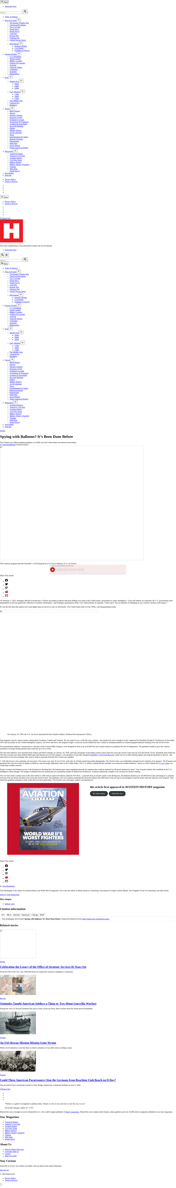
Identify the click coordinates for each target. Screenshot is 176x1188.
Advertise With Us (12, 1152)
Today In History (11, 17)
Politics (12, 128)
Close (5, 2)
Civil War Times (16, 160)
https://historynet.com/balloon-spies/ (95, 919)
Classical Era (14, 103)
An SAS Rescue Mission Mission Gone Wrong (28, 1042)
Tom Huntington (8, 445)
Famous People (10, 54)
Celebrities (14, 70)
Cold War (13, 34)
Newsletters (9, 173)
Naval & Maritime (16, 126)
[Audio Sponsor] (106, 570)
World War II (15, 31)
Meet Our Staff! (11, 1156)
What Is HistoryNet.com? (14, 1149)
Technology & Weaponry (19, 122)
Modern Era (14, 81)
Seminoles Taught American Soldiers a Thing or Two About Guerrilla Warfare (48, 1003)
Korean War (14, 36)
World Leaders (15, 59)
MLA (9, 915)
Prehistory (13, 105)
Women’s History (16, 115)
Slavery (12, 113)
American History (16, 154)
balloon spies (10, 904)
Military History (16, 130)
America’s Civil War (17, 156)
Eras (6, 78)
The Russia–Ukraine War (19, 23)
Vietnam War (15, 38)
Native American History (19, 148)
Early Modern (15, 92)
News (12, 135)
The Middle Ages (16, 101)
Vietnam (13, 167)
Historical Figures (16, 139)
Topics (7, 109)
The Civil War (15, 27)
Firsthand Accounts (17, 120)
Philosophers (14, 74)
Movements (14, 44)
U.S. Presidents (15, 57)
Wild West (13, 143)
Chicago (35, 915)
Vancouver (26, 915)
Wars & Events (10, 20)
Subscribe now (117, 793)
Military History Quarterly (19, 165)
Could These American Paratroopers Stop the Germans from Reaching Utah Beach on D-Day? (58, 1080)
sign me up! (4, 1170)
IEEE (42, 915)
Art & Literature (16, 133)
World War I (14, 29)
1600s (16, 96)
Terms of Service (11, 182)
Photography (14, 141)
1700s (16, 94)
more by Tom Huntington (9, 895)
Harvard (16, 915)
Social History (15, 146)
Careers (8, 1154)
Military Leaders (16, 61)
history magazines (72, 1112)
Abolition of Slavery (22, 51)
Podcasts (8, 175)
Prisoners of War (16, 118)
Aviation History (16, 158)
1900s (16, 86)
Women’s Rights (20, 46)
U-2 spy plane (164, 763)
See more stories (99, 793)
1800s (16, 88)
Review (3, 998)
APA (3, 915)
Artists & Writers (16, 67)
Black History (15, 111)
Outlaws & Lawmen (17, 63)
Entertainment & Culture (19, 137)
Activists (13, 65)
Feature (3, 1038)
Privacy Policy (10, 179)
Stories (2, 431)
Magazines (9, 151)
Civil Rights (18, 48)
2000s (16, 84)
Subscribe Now (11, 6)
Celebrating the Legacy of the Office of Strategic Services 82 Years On (43, 966)
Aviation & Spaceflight (18, 124)
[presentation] (18, 20)
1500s (16, 99)
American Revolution (18, 25)
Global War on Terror (18, 40)
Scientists (13, 72)
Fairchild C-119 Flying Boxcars (102, 755)
